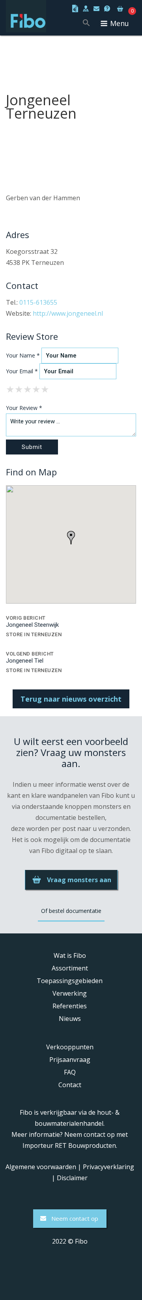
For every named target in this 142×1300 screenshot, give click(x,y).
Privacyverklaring (108, 1166)
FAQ (70, 1072)
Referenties (69, 1006)
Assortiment (70, 968)
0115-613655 (38, 302)
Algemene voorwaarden (41, 1166)
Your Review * (24, 408)
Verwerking (69, 993)
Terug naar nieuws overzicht (71, 699)
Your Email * (22, 371)
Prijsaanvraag (69, 1059)
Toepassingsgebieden (70, 980)
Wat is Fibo (70, 955)
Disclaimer (72, 1177)
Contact (69, 1084)
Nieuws (70, 1018)
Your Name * (23, 355)
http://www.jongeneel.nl (68, 313)
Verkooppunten (69, 1047)
